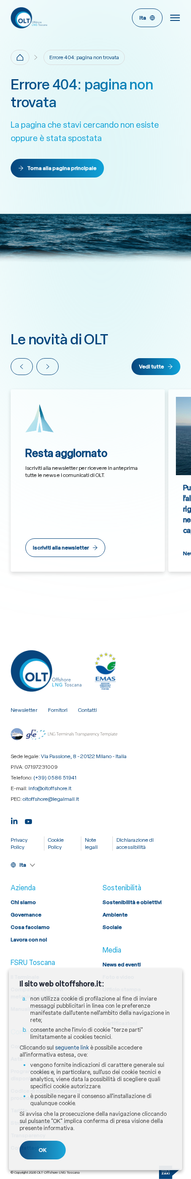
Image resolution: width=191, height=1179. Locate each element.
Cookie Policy (56, 843)
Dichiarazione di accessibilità (135, 843)
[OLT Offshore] (51, 17)
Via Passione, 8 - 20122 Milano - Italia (84, 756)
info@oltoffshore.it (50, 788)
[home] (20, 57)
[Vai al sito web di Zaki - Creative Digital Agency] (169, 1172)
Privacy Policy (19, 843)
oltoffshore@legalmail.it (51, 799)
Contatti (87, 710)
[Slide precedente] (22, 366)
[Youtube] (28, 820)
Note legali (91, 843)
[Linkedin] (14, 820)
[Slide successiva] (47, 366)
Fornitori (58, 710)
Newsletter (24, 710)
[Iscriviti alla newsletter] (87, 480)
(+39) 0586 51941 (54, 777)
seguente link (72, 1047)
